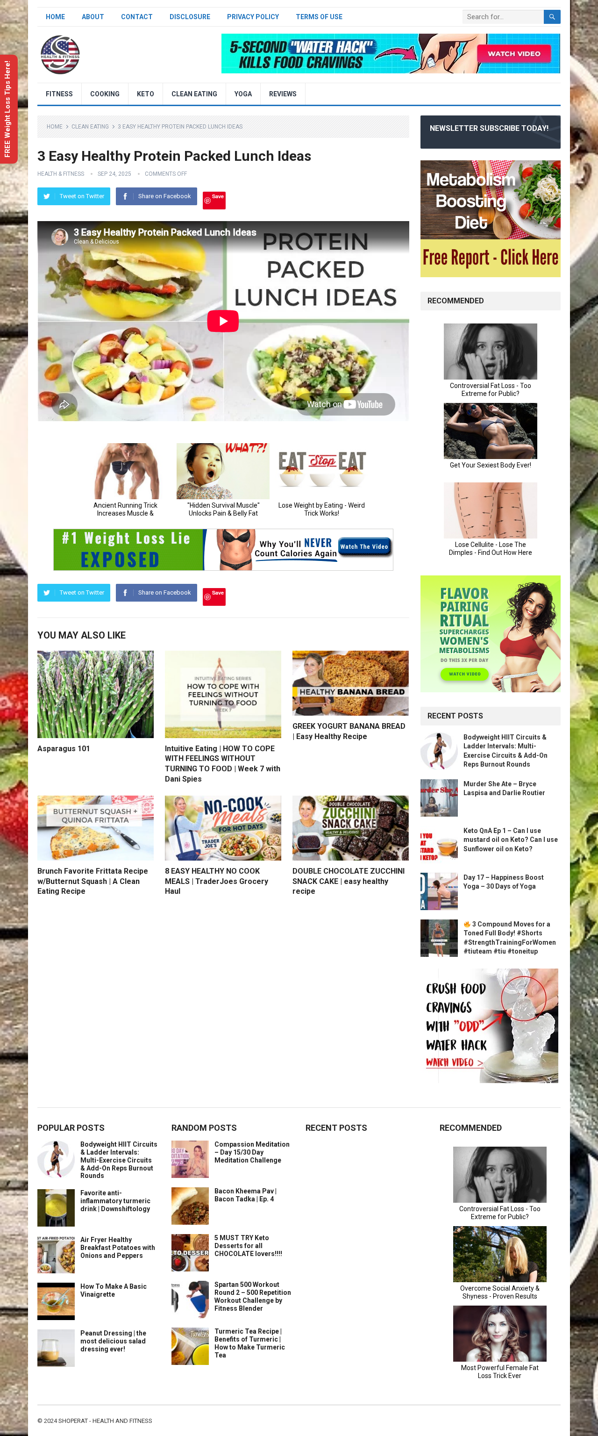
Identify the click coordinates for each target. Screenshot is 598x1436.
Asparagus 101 (63, 748)
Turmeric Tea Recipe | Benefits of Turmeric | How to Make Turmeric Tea (249, 1343)
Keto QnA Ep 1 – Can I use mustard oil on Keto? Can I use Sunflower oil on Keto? (510, 839)
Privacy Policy (253, 17)
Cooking (105, 94)
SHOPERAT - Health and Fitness (105, 1420)
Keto (145, 94)
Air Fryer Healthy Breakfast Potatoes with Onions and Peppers (117, 1247)
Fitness (59, 94)
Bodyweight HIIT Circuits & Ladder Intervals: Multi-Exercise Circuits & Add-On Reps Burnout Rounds (118, 1160)
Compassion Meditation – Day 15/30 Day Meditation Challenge (252, 1152)
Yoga (243, 94)
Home (55, 17)
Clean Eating (194, 94)
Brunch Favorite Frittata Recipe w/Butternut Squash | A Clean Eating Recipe (92, 881)
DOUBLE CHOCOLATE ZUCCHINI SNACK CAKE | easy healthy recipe (348, 881)
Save (218, 196)
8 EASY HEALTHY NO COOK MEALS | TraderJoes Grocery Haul (216, 881)
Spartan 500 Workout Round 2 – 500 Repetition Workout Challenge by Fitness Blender (252, 1296)
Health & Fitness (60, 174)
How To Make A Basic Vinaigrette (113, 1290)
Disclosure (190, 17)
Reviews (283, 94)
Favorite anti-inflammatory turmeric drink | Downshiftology (115, 1201)
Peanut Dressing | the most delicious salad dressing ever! (113, 1341)
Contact (137, 17)
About (93, 17)
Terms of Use (319, 17)
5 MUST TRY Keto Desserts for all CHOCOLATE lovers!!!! (248, 1245)
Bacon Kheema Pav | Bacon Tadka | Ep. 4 (245, 1195)
